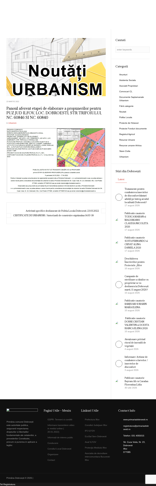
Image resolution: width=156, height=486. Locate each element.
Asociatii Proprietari (128, 86)
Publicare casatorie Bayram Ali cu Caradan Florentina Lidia (136, 381)
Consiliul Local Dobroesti (59, 449)
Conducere (53, 443)
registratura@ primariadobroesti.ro (131, 29)
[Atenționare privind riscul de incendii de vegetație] (118, 347)
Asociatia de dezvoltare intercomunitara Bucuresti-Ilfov (97, 456)
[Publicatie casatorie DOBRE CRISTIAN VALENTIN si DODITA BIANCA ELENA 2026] (118, 324)
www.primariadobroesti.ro (135, 419)
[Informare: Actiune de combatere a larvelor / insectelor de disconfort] (118, 366)
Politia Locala (125, 117)
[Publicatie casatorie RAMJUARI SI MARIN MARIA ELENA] (118, 305)
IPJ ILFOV (90, 431)
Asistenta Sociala (127, 80)
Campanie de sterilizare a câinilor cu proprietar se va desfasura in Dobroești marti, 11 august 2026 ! (137, 283)
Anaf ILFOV (90, 442)
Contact (51, 460)
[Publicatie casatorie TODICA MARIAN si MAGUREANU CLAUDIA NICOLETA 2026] (118, 221)
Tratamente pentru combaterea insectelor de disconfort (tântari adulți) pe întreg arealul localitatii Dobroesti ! (137, 195)
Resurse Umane (127, 140)
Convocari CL (125, 91)
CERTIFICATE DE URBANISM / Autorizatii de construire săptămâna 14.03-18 (53, 215)
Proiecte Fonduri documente (133, 128)
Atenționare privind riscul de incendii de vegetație (135, 342)
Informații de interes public (60, 437)
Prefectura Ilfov (92, 419)
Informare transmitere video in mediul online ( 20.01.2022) (61, 428)
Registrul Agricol (127, 134)
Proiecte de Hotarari (129, 123)
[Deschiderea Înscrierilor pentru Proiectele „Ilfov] (118, 263)
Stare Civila (124, 151)
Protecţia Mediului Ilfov (96, 447)
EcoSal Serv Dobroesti (95, 436)
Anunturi (123, 74)
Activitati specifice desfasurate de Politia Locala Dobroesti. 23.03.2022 (62, 210)
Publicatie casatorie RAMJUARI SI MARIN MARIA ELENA (136, 304)
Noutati (122, 111)
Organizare (53, 454)
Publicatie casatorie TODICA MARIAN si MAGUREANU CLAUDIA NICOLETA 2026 (136, 220)
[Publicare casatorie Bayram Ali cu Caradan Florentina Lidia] (118, 382)
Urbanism (12, 123)
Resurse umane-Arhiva (130, 145)
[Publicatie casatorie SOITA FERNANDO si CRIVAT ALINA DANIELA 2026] (118, 244)
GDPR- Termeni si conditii (60, 419)
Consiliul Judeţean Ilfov (96, 425)
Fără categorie (126, 106)
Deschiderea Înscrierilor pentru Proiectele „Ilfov (135, 262)
